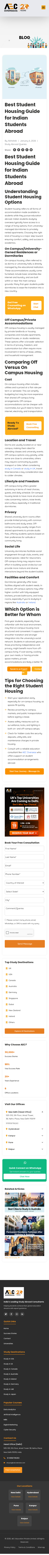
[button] (43, 7)
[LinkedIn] (22, 1314)
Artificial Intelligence (12, 1414)
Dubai (11, 1004)
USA (10, 974)
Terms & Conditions (26, 1547)
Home (6, 1328)
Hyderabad (13, 1129)
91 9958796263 (13, 1458)
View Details (15, 1497)
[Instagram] (17, 1314)
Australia (21, 602)
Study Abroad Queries (16, 144)
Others (11, 1022)
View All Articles (11, 1257)
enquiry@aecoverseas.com (15, 1463)
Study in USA (9, 1359)
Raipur (11, 1149)
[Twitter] (6, 1314)
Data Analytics (10, 1409)
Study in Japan (10, 1394)
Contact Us (32, 671)
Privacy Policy (9, 1547)
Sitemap (41, 1547)
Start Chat (35, 305)
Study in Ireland (10, 1379)
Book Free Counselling (32, 426)
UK (9, 968)
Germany (12, 992)
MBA (5, 1419)
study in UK (29, 468)
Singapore (13, 998)
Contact (7, 1338)
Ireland (32, 602)
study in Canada (13, 468)
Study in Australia (11, 1374)
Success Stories (10, 1333)
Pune (10, 1142)
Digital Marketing (10, 1425)
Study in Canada (10, 1369)
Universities (8, 1343)
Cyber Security (10, 1429)
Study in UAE (9, 1389)
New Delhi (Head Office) (19, 1112)
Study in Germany (11, 1384)
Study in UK (8, 1364)
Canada (12, 980)
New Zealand (14, 1010)
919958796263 (12, 1123)
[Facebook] (11, 1314)
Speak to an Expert (19, 669)
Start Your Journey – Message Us (25, 771)
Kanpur (11, 1135)
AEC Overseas (29, 752)
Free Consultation (12, 1470)
